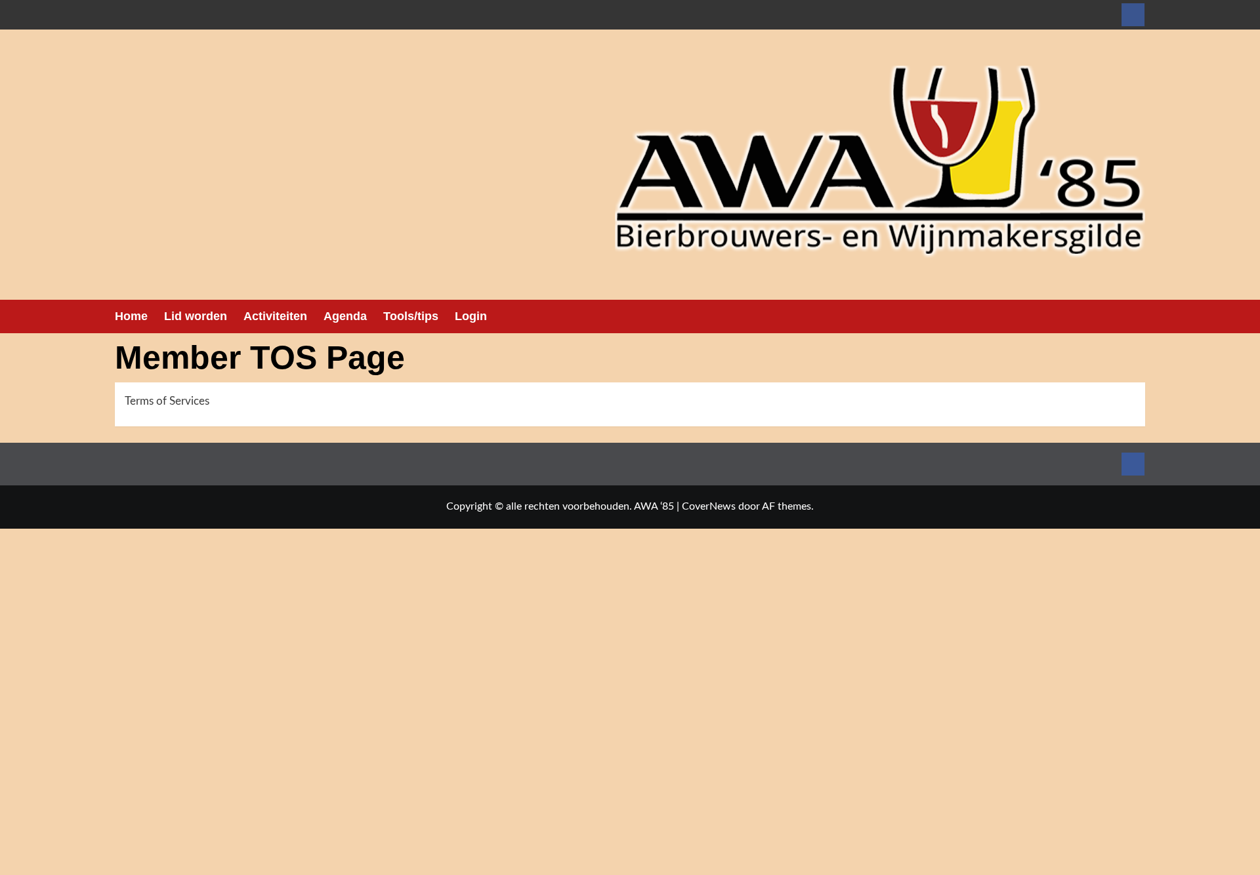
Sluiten (272, 868)
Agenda (345, 316)
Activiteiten (275, 316)
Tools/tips (410, 316)
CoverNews (709, 506)
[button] (1137, 316)
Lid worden (195, 316)
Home (131, 316)
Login (471, 316)
